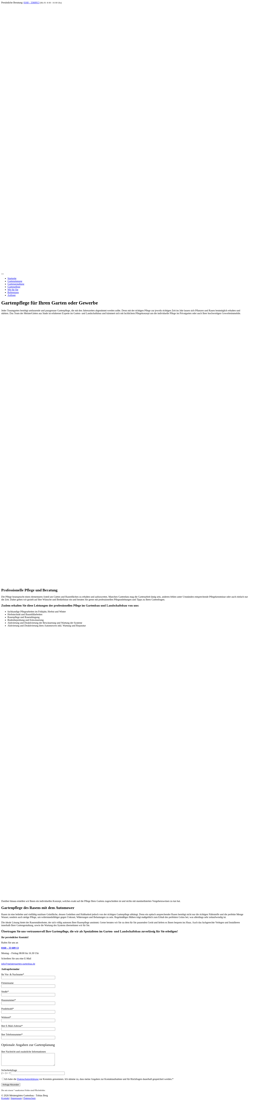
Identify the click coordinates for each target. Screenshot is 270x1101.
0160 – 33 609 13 (10, 948)
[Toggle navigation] (2, 273)
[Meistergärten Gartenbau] (135, 270)
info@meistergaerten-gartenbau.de (18, 963)
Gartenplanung (15, 281)
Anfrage (12, 295)
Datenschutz (29, 1098)
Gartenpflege (14, 286)
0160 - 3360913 (31, 2)
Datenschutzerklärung (28, 1079)
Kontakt (5, 1098)
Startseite (12, 278)
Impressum (16, 1098)
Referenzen (13, 292)
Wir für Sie (13, 289)
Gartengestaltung (16, 284)
